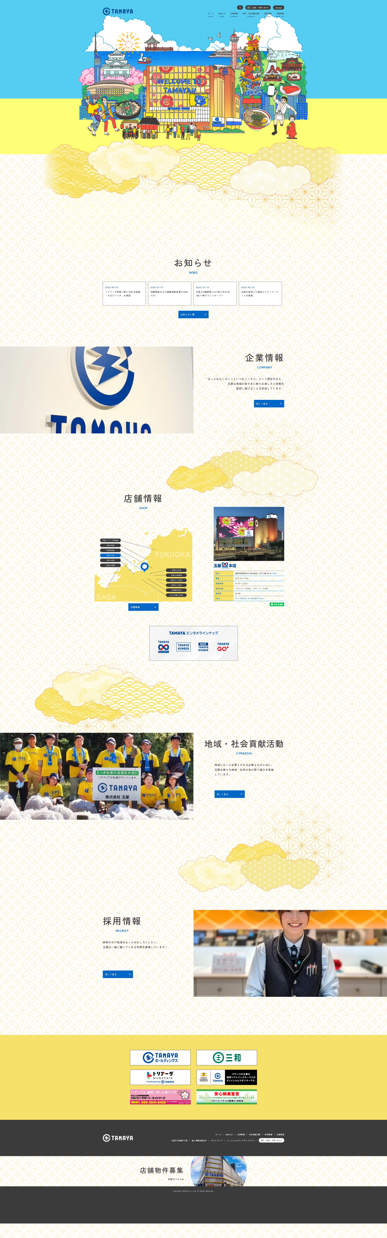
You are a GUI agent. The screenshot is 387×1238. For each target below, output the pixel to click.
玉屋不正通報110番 (179, 1140)
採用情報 (268, 1134)
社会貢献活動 (254, 1134)
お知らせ (229, 1134)
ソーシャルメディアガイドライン (241, 1140)
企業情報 (241, 1134)
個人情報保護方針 (199, 1140)
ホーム (218, 1134)
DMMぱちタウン (257, 598)
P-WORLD (242, 598)
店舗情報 (280, 1134)
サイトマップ (216, 1140)
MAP (274, 573)
